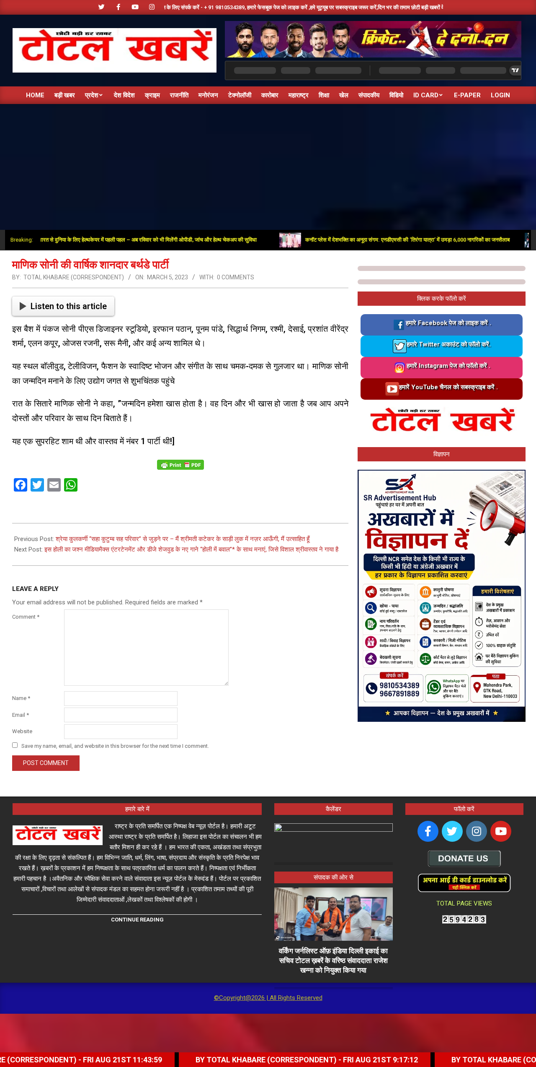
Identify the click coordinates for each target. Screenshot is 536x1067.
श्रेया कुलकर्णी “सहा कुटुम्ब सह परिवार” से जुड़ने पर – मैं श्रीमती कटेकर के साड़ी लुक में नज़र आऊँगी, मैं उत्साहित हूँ (182, 539)
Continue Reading (137, 919)
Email (20, 715)
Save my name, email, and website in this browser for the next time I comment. (115, 746)
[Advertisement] (268, 167)
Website (22, 731)
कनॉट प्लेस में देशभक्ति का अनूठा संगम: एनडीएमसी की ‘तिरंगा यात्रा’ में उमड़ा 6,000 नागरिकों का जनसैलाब (378, 240)
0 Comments (235, 277)
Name (21, 698)
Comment (25, 617)
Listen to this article (69, 306)
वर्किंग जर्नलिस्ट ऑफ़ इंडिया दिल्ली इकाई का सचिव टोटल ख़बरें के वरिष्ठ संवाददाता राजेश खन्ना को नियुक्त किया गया (333, 960)
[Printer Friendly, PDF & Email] (180, 464)
